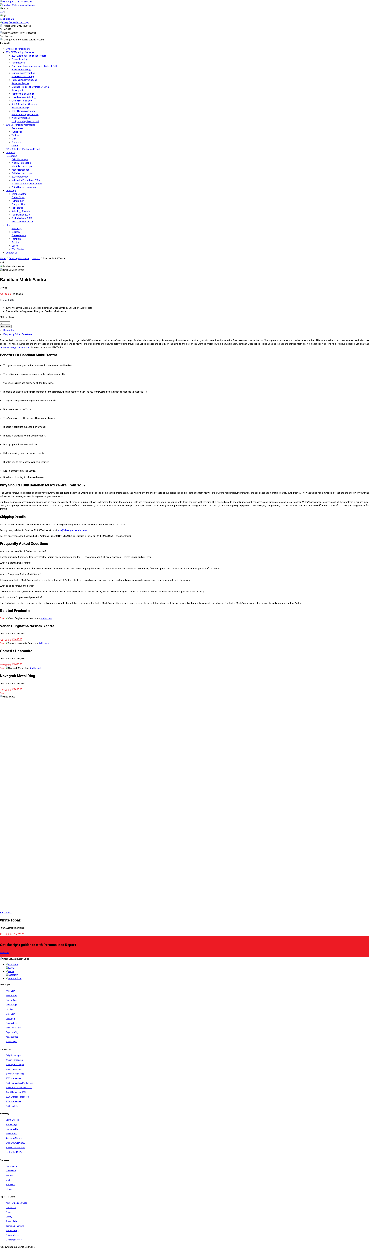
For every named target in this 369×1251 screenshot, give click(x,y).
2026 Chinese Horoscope (24, 187)
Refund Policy (12, 1230)
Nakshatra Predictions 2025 (19, 1087)
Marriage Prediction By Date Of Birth (30, 87)
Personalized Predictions (24, 80)
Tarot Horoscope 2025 (16, 1092)
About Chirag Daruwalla (16, 1203)
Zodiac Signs (18, 197)
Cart (2, 12)
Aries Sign (10, 991)
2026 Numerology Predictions (27, 183)
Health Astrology (20, 107)
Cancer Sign (11, 1005)
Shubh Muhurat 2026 (22, 218)
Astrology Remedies (20, 125)
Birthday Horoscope (22, 173)
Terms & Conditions (15, 1226)
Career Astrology (20, 59)
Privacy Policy (12, 1221)
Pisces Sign (11, 1041)
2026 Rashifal (12, 1106)
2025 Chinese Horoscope (17, 1097)
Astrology (11, 190)
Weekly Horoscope (21, 163)
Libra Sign (10, 1018)
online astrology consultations (15, 347)
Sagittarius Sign (13, 1028)
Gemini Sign (11, 1000)
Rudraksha (17, 131)
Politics (15, 242)
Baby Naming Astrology (23, 111)
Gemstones (17, 128)
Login (2, 19)
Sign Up (10, 19)
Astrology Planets (21, 211)
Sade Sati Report (20, 83)
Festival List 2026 (21, 214)
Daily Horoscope (20, 159)
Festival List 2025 (14, 1152)
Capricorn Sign (12, 1032)
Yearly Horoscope (20, 169)
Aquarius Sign (12, 1037)
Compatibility (18, 204)
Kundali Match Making (23, 76)
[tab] (184, 330)
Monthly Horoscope (22, 166)
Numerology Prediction (23, 73)
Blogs (8, 1212)
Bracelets (16, 142)
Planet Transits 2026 (22, 221)
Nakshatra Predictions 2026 (26, 180)
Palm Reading (18, 62)
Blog (8, 225)
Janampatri (17, 90)
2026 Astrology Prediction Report (29, 55)
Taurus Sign (11, 995)
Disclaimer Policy (13, 1240)
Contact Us (11, 252)
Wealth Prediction (21, 118)
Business (16, 232)
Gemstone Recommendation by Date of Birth (34, 66)
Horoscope (11, 156)
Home (3, 258)
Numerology (18, 201)
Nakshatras (17, 207)
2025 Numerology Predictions (19, 1083)
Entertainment (19, 235)
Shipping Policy (13, 1235)
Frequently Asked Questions (17, 334)
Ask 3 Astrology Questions (25, 114)
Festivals (16, 239)
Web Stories (18, 249)
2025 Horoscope (13, 1078)
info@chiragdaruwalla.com (21, 5)
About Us (10, 152)
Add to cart (5, 326)
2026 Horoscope (20, 176)
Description (9, 330)
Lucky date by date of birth (25, 121)
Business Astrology (21, 69)
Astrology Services (20, 52)
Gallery (9, 1217)
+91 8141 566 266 (22, 1)
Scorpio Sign (11, 1023)
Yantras (15, 135)
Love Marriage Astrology (24, 97)
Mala (14, 138)
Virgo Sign (10, 1014)
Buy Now (4, 952)
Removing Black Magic (23, 93)
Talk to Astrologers (18, 49)
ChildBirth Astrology (22, 100)
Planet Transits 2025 (15, 1147)
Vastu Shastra (19, 194)
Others (15, 145)
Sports (15, 245)
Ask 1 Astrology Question (24, 104)
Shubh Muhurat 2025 (15, 1143)
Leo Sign (10, 1009)
